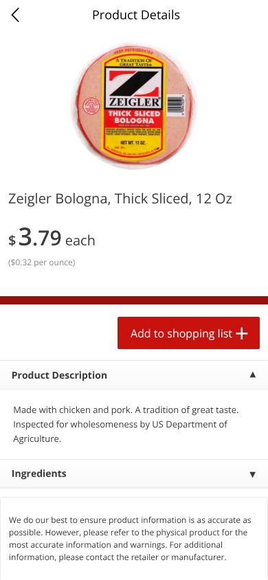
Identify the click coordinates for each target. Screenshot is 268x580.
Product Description (59, 375)
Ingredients (39, 473)
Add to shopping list (181, 333)
